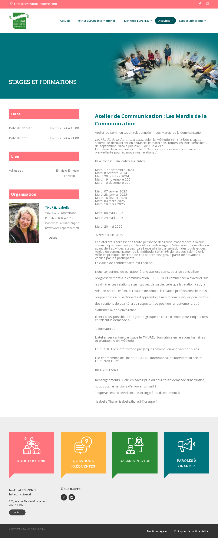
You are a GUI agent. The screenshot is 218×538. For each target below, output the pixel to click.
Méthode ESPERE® (136, 21)
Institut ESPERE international (96, 21)
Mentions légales (157, 531)
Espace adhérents (191, 21)
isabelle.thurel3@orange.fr (62, 223)
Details (53, 238)
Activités (164, 21)
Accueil (65, 21)
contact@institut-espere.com (35, 3)
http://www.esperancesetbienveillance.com (73, 228)
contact (17, 512)
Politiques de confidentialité (191, 531)
